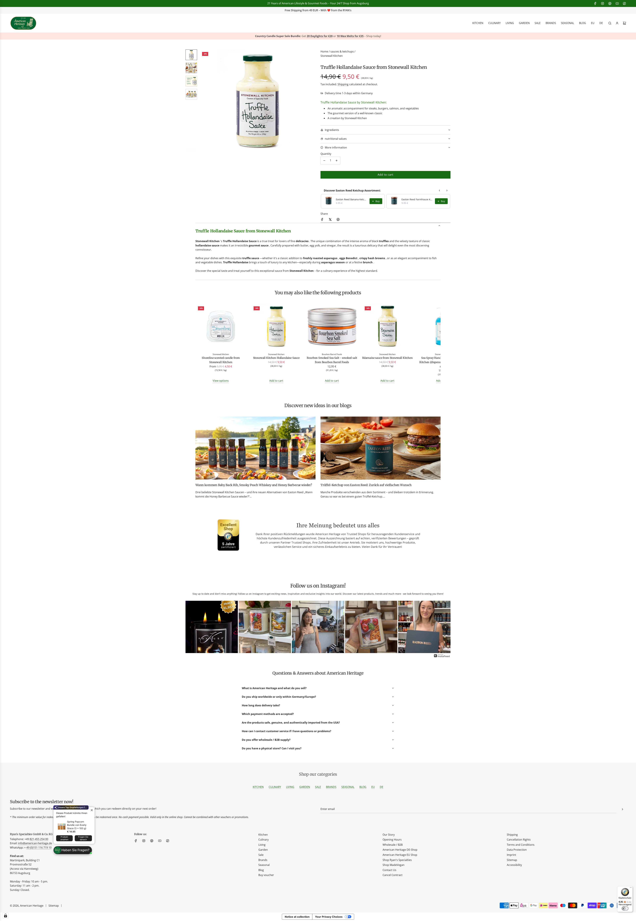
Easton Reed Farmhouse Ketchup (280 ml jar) (417, 199)
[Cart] (624, 23)
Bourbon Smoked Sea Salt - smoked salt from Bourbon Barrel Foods (332, 360)
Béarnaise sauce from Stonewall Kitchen (387, 357)
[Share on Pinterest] (338, 220)
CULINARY (275, 787)
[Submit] (622, 809)
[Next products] (446, 190)
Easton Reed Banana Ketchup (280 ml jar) (352, 199)
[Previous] (190, 627)
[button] (204, 101)
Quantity (325, 154)
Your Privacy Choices (329, 916)
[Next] (445, 627)
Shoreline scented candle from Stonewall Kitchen (221, 360)
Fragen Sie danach (83, 838)
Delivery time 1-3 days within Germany (349, 93)
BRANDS (331, 787)
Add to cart (276, 380)
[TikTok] (624, 3)
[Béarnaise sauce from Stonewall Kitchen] (387, 327)
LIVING (290, 787)
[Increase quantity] (336, 160)
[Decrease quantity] (324, 160)
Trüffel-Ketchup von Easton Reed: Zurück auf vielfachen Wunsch (366, 485)
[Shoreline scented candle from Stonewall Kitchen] (220, 327)
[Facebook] (595, 3)
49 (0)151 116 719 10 (39, 847)
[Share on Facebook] (322, 220)
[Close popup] (92, 810)
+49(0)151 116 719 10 (369, 10)
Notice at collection (297, 916)
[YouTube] (617, 3)
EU (373, 787)
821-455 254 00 (39, 839)
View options (221, 380)
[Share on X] (330, 220)
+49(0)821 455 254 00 (281, 10)
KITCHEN (258, 787)
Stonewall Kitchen (331, 56)
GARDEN (304, 787)
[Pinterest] (609, 3)
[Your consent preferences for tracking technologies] (5, 915)
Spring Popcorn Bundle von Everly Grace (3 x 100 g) (76, 825)
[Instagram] (602, 3)
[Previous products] (439, 190)
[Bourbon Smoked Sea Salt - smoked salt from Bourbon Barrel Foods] (332, 327)
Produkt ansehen (64, 838)
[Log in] (617, 23)
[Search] (609, 23)
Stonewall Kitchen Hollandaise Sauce (276, 357)
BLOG (362, 787)
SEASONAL (347, 787)
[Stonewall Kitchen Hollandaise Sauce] (276, 327)
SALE (318, 787)
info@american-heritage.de (322, 10)
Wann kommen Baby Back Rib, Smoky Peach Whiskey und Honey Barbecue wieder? (253, 485)
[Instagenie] (441, 657)
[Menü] (631, 888)
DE (381, 787)
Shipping (343, 84)
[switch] (625, 908)
